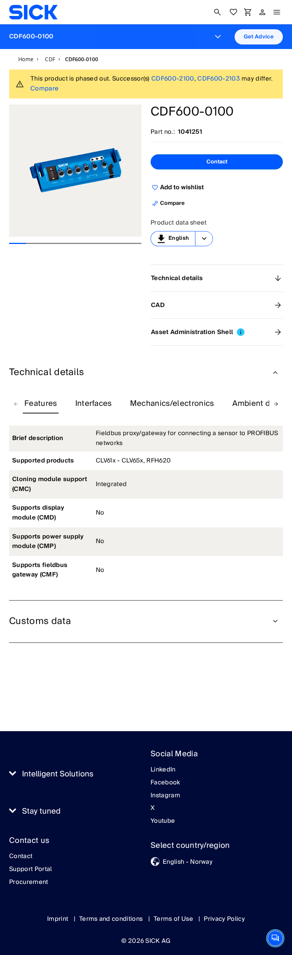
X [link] (153, 808)
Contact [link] (20, 857)
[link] (33, 12)
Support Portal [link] (30, 869)
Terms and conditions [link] (111, 919)
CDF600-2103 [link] (218, 78)
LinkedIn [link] (163, 770)
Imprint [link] (58, 919)
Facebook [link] (165, 783)
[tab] (41, 403)
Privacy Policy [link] (224, 919)
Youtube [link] (163, 821)
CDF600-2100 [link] (172, 78)
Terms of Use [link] (174, 919)
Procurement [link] (28, 882)
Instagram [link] (165, 796)
